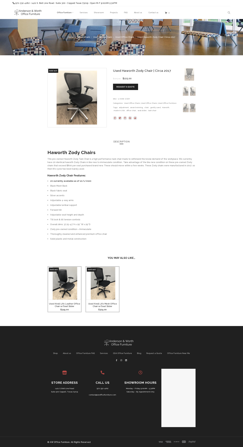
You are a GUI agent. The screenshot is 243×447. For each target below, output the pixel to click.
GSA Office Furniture (122, 353)
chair (146, 107)
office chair (131, 110)
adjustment (124, 107)
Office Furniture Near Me (178, 353)
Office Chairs (83, 37)
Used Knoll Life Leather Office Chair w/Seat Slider (64, 305)
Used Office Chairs (102, 37)
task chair (152, 110)
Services (104, 353)
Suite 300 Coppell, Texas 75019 (64, 392)
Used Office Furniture (167, 103)
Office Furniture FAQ (85, 353)
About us (67, 353)
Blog (139, 353)
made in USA (119, 110)
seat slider (142, 110)
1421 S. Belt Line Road (64, 388)
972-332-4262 (22, 3)
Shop (55, 353)
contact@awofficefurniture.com (102, 395)
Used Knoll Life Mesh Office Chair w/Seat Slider (102, 305)
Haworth (165, 107)
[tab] (121, 141)
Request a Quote (154, 353)
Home (71, 37)
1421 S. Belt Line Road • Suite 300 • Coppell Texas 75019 (60, 3)
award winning (136, 107)
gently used (155, 107)
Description (121, 141)
